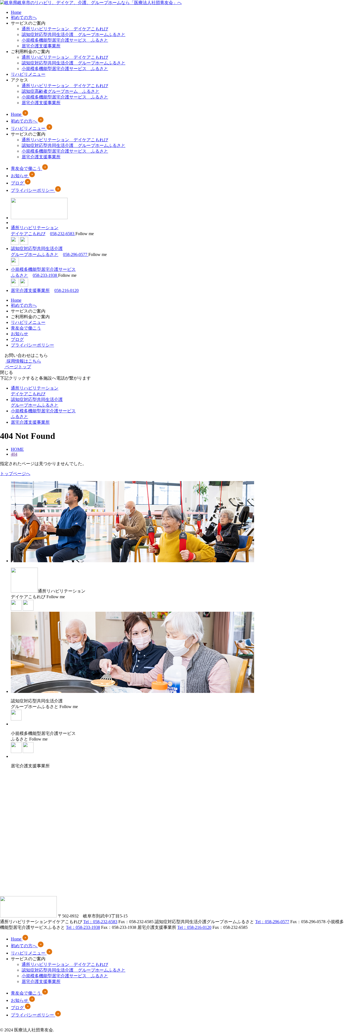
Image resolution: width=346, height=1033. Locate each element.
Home (16, 12)
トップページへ (15, 473)
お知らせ (19, 333)
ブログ (17, 339)
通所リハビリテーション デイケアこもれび (65, 29)
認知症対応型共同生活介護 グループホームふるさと (73, 34)
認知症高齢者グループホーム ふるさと (60, 91)
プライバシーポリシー (32, 345)
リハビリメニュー (28, 74)
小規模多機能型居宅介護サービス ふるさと (65, 40)
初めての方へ (24, 17)
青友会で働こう (26, 328)
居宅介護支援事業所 (41, 46)
